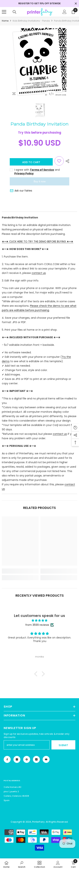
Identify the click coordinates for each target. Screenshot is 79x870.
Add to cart (31, 162)
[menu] (4, 12)
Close (75, 3)
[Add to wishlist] (59, 161)
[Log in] (64, 12)
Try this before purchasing (39, 132)
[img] (39, 620)
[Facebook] (7, 759)
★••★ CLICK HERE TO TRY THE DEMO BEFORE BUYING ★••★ (37, 241)
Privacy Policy (24, 173)
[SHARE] (66, 161)
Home (5, 20)
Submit (63, 745)
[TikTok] (36, 759)
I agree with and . (37, 171)
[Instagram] (16, 759)
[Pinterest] (26, 759)
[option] (39, 61)
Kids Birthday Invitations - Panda (31, 20)
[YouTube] (46, 759)
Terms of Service (42, 170)
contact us (39, 273)
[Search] (14, 12)
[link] (20, 571)
